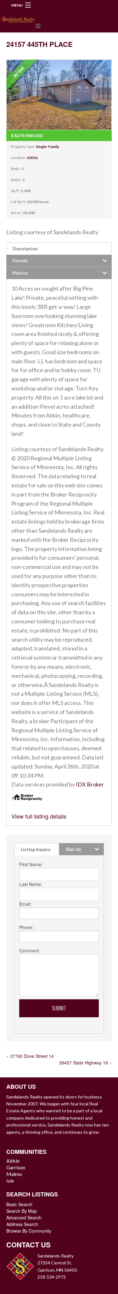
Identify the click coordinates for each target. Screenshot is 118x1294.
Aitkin (32, 157)
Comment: (29, 950)
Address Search (22, 1224)
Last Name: (30, 884)
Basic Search (19, 1204)
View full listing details (38, 816)
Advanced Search (24, 1217)
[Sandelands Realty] (17, 17)
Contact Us (28, 1245)
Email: (25, 904)
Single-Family (47, 146)
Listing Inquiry (35, 849)
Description (25, 248)
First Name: (30, 864)
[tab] (59, 248)
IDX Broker (90, 784)
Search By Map (21, 1211)
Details (20, 260)
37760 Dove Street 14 (32, 1056)
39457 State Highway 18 (83, 1062)
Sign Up (73, 849)
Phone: (26, 927)
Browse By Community (28, 1231)
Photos (20, 272)
